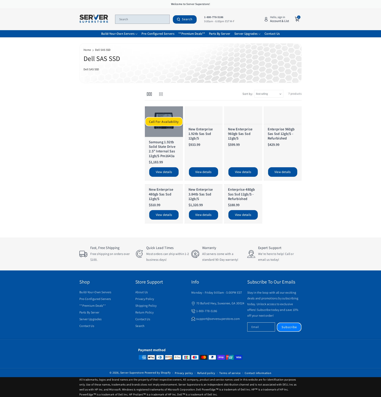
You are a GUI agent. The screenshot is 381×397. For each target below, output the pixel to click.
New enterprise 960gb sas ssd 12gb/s (240, 134)
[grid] (149, 93)
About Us (141, 292)
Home (87, 50)
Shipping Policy (146, 306)
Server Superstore (132, 372)
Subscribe (289, 327)
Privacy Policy (144, 299)
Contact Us (86, 326)
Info (195, 282)
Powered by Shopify (158, 372)
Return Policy (144, 312)
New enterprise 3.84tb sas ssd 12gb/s (201, 194)
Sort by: (247, 94)
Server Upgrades (90, 319)
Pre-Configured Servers (95, 299)
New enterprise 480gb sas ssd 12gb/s (161, 194)
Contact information (258, 373)
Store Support (149, 282)
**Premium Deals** (92, 306)
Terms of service (230, 373)
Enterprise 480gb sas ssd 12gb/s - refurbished (241, 194)
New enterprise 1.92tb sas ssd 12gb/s (201, 134)
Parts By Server (89, 312)
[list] (160, 93)
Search (187, 19)
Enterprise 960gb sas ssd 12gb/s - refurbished (281, 134)
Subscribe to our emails (271, 282)
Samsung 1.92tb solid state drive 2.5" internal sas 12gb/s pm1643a (162, 149)
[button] (119, 34)
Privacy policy (184, 373)
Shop (84, 282)
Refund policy (206, 373)
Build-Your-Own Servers (95, 292)
